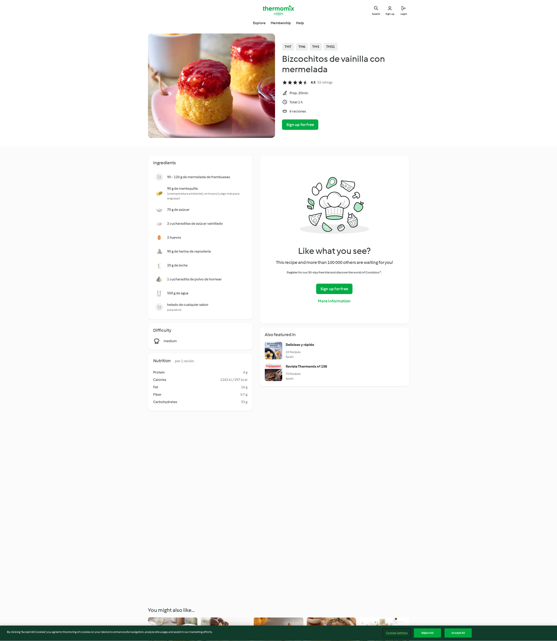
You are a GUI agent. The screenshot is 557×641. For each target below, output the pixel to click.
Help (300, 23)
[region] (278, 633)
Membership (281, 23)
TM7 (288, 47)
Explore (259, 23)
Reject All (427, 632)
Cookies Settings (397, 632)
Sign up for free (300, 124)
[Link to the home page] (278, 10)
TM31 (330, 47)
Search (376, 13)
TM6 (302, 47)
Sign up (390, 13)
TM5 (315, 47)
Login (404, 13)
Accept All (458, 632)
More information (334, 301)
